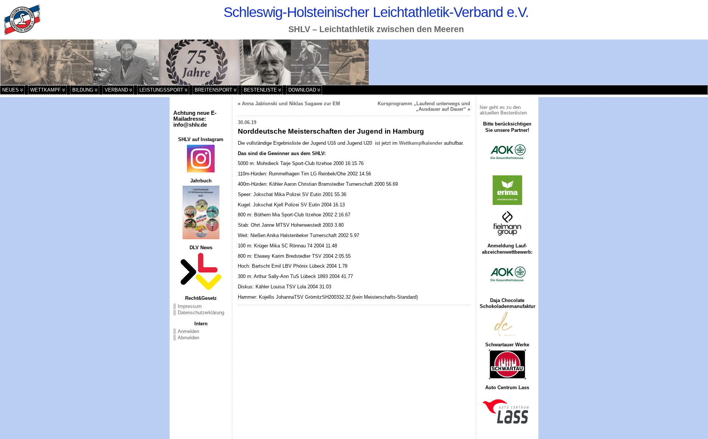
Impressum (190, 306)
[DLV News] (200, 271)
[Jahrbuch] (200, 212)
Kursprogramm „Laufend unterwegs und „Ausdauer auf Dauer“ (424, 106)
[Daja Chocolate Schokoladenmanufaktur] (507, 324)
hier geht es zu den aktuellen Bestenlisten (503, 110)
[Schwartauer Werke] (507, 364)
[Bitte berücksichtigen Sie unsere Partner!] (507, 152)
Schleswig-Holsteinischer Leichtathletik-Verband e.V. (376, 12)
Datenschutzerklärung (201, 312)
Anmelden (188, 331)
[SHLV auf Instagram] (200, 158)
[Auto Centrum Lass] (507, 411)
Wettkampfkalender (420, 143)
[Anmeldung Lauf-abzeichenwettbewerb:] (507, 274)
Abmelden (188, 337)
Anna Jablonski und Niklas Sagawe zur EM (291, 103)
